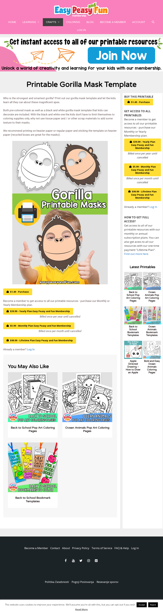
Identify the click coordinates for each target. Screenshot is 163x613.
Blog (90, 22)
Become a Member (113, 22)
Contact (55, 548)
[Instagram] (88, 560)
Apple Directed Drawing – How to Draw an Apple (133, 367)
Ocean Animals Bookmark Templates (152, 331)
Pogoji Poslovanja (83, 582)
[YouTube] (73, 560)
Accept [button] (141, 604)
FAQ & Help (121, 548)
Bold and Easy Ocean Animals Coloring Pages (152, 367)
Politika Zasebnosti (57, 582)
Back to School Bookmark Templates (32, 499)
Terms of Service (102, 548)
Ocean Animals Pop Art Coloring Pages (87, 429)
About (66, 548)
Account (138, 22)
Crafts (51, 22)
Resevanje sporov (107, 582)
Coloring (73, 22)
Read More (81, 609)
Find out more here (136, 254)
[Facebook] (65, 560)
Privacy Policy (80, 548)
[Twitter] (81, 560)
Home (12, 22)
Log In (81, 30)
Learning (29, 22)
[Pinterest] (96, 560)
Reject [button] (153, 604)
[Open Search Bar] (153, 22)
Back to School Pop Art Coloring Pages (33, 429)
